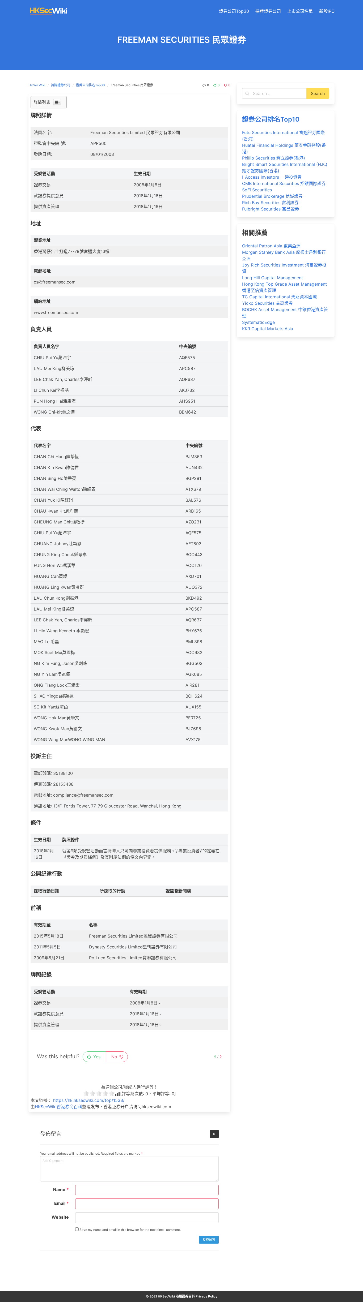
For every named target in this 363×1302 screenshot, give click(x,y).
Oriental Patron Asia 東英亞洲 (271, 245)
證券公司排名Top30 (90, 85)
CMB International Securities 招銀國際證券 (284, 183)
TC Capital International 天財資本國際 (279, 296)
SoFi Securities (257, 189)
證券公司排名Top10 (270, 119)
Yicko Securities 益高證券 (267, 303)
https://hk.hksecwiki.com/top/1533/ (89, 1100)
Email (61, 1203)
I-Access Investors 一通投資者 (272, 177)
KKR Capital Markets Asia (267, 328)
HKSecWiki (36, 85)
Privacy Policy (206, 1296)
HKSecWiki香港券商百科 (58, 1106)
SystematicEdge (258, 322)
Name (61, 1189)
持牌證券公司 (60, 85)
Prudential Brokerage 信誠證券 (272, 196)
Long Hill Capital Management (272, 277)
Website (60, 1217)
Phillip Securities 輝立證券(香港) (273, 158)
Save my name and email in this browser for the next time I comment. (130, 1230)
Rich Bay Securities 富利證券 (270, 202)
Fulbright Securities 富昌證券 (270, 209)
